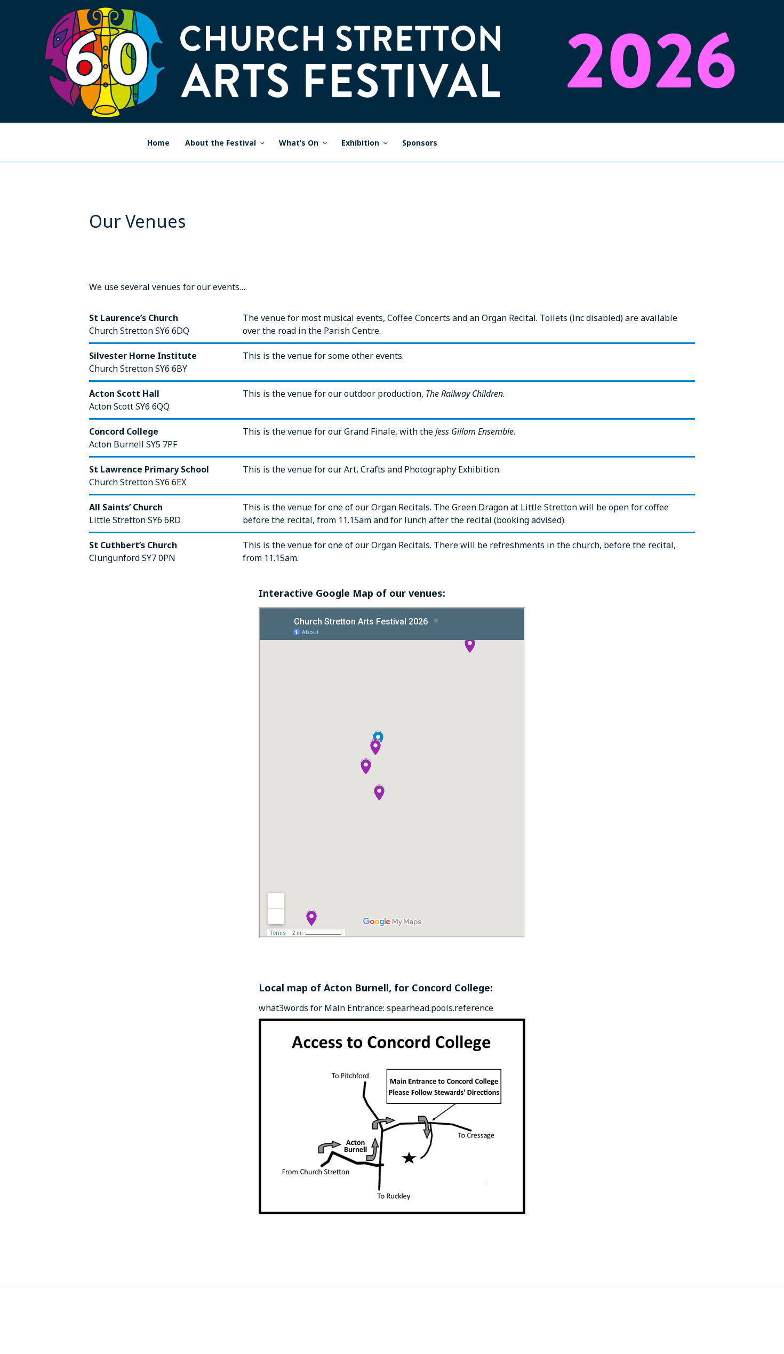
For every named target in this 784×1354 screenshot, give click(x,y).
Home (158, 143)
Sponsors (419, 143)
